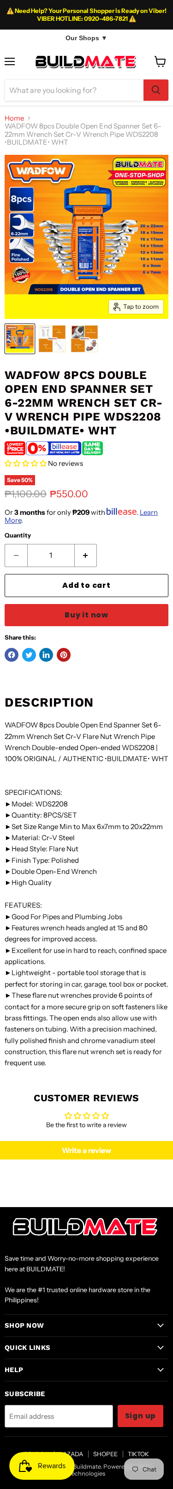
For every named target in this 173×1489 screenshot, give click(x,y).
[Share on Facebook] (11, 655)
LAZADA (71, 1454)
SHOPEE (105, 1454)
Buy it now (86, 615)
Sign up (140, 1415)
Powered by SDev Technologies (110, 1470)
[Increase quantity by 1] (86, 555)
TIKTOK (138, 1454)
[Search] (155, 90)
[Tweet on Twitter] (29, 655)
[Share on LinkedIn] (46, 655)
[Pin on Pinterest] (64, 655)
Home (14, 118)
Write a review (86, 1150)
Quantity (18, 535)
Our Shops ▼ (86, 38)
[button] (26, 463)
